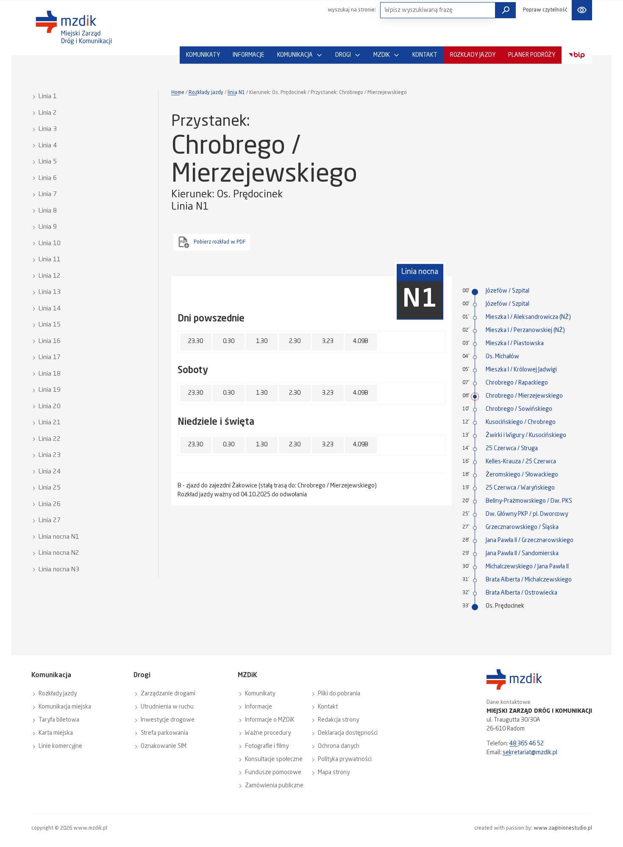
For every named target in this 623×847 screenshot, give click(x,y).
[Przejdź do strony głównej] (73, 27)
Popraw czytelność (545, 10)
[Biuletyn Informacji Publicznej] (577, 55)
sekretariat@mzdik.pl (530, 753)
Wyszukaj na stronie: (352, 10)
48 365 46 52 (526, 744)
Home (177, 92)
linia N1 (236, 92)
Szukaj (505, 10)
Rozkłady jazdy (206, 92)
